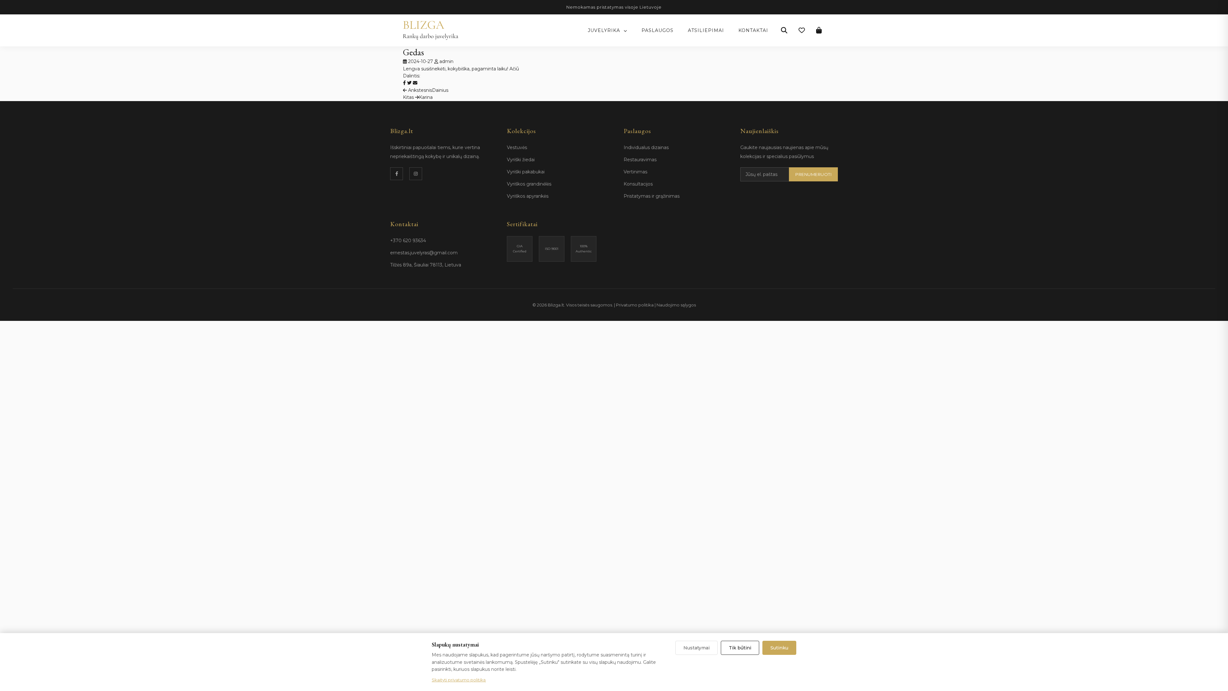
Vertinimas (635, 172)
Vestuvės (517, 147)
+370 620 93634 (408, 240)
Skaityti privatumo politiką (459, 679)
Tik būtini (740, 648)
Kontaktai (753, 30)
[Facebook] (396, 173)
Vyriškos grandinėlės (529, 184)
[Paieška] (784, 30)
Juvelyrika (605, 30)
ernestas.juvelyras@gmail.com (424, 253)
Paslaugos (657, 30)
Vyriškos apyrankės (527, 196)
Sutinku (779, 648)
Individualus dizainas (646, 147)
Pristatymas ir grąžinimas (652, 196)
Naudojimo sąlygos (676, 304)
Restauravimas (640, 160)
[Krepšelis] (819, 30)
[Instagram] (415, 173)
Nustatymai (696, 648)
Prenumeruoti (813, 174)
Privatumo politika (635, 304)
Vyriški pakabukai (526, 172)
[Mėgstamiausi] (801, 30)
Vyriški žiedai (521, 160)
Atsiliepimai (706, 30)
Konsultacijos (638, 184)
